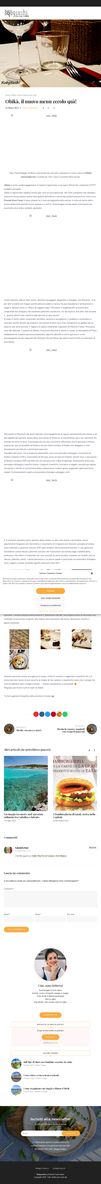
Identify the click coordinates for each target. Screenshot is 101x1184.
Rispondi (92, 848)
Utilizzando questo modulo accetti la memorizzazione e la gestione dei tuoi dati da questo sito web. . (50, 1145)
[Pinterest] (53, 714)
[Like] (36, 714)
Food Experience (30, 108)
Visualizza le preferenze (50, 605)
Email (5, 3)
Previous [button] (89, 750)
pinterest (31, 3)
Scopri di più (50, 1015)
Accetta (50, 591)
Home (7, 95)
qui (52, 696)
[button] (91, 573)
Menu (94, 13)
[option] (26, 789)
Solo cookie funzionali (50, 598)
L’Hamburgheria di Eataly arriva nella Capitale (74, 816)
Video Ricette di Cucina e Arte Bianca (49, 855)
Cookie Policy (43, 611)
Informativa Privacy (56, 611)
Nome (7, 914)
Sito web (70, 914)
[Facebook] (41, 714)
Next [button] (94, 750)
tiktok (42, 3)
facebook (15, 3)
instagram (21, 3)
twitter (10, 3)
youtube (26, 3)
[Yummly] (59, 714)
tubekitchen (22, 847)
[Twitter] (47, 714)
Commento (9, 889)
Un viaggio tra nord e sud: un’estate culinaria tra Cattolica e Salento (23, 816)
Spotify (55, 1043)
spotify (36, 3)
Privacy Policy (60, 1149)
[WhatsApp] (65, 714)
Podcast (50, 1037)
